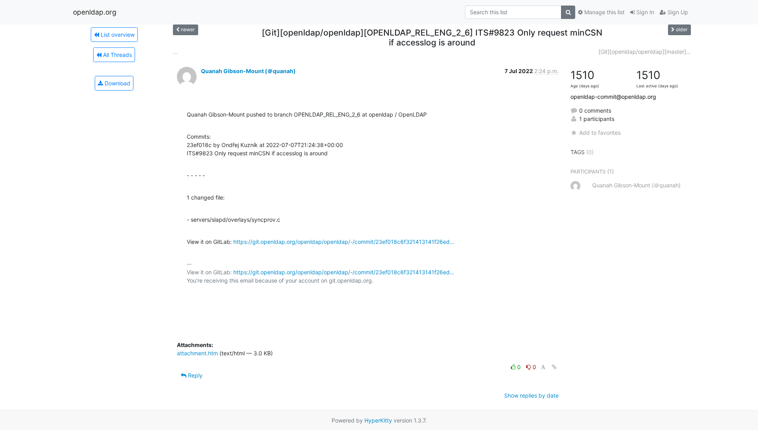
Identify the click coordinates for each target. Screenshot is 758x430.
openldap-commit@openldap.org (613, 96)
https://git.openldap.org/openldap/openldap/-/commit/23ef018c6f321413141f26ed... (343, 241)
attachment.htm (197, 353)
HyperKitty (378, 420)
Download (116, 83)
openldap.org (94, 12)
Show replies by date (531, 395)
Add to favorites (600, 132)
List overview (117, 34)
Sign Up (677, 12)
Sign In (644, 12)
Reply (194, 375)
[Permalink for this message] (554, 367)
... (175, 51)
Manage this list (604, 12)
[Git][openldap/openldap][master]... (645, 51)
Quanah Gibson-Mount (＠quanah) (248, 71)
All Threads (116, 54)
